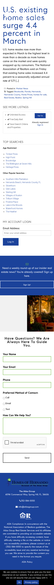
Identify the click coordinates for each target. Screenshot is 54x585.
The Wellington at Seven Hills (19, 164)
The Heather (11, 211)
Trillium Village (12, 198)
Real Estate (9, 97)
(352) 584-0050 (13, 546)
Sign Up (40, 116)
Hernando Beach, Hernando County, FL (23, 182)
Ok (19, 582)
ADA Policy (27, 562)
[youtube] (17, 2)
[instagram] (8, 2)
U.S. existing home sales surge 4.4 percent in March (25, 25)
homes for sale (40, 94)
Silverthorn (11, 186)
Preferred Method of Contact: (20, 392)
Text (7, 409)
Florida (28, 91)
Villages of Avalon (14, 195)
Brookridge (11, 160)
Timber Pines (12, 154)
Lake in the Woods (14, 205)
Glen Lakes (11, 189)
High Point (10, 157)
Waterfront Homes (14, 208)
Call (7, 397)
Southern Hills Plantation (17, 179)
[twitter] (12, 2)
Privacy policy (31, 582)
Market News (22, 88)
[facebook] (4, 2)
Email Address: (11, 228)
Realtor (18, 97)
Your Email (9, 367)
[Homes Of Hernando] (22, 15)
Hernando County (12, 94)
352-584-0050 (28, 500)
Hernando (36, 91)
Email (8, 403)
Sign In (40, 125)
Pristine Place (12, 202)
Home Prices (27, 94)
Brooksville (19, 91)
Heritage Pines (12, 167)
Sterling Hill (11, 192)
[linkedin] (21, 2)
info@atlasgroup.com (28, 507)
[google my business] (25, 2)
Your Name (9, 354)
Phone (6, 379)
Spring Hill (27, 97)
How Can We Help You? (17, 415)
